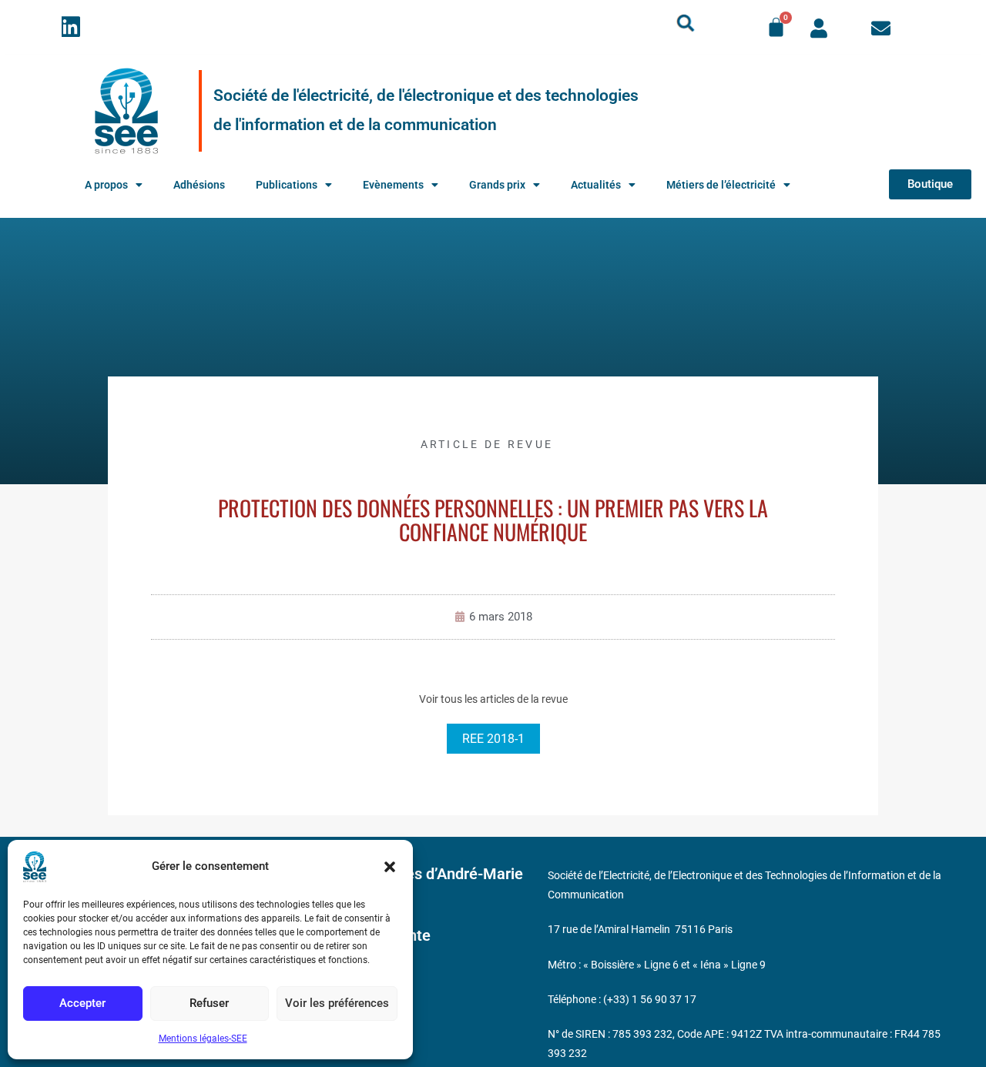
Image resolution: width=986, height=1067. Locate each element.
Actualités (596, 185)
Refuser (209, 1003)
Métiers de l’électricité (721, 185)
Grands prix (497, 185)
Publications (286, 185)
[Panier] (776, 27)
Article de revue (487, 444)
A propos (106, 185)
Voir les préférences (337, 1003)
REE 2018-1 (493, 738)
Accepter (82, 1003)
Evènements (393, 185)
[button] (389, 867)
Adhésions (199, 185)
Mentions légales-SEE (203, 1038)
